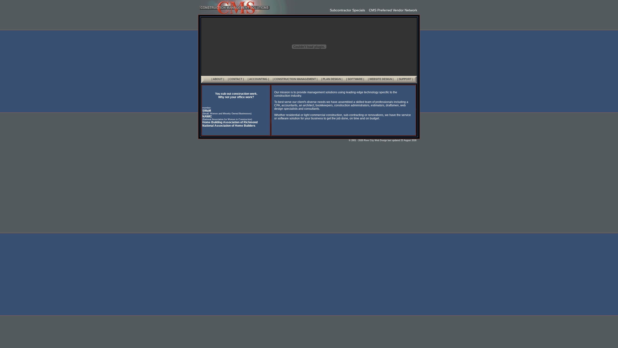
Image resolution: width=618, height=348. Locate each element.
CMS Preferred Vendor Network (391, 10)
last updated (393, 140)
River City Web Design (375, 140)
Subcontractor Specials (347, 10)
